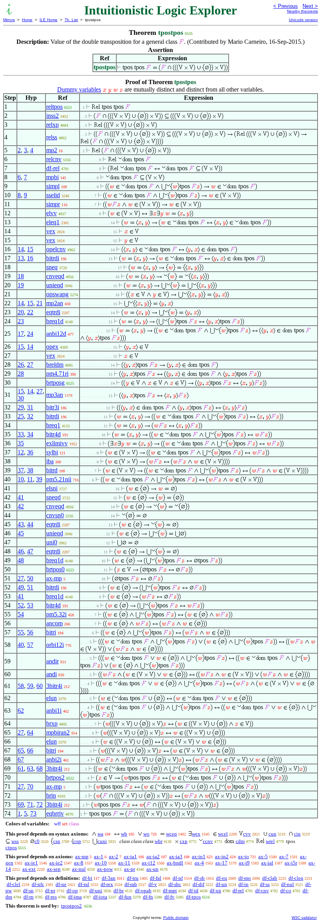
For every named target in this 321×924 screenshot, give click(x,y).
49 (21, 587)
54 (21, 614)
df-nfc (38, 884)
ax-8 (78, 863)
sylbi (52, 452)
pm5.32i (56, 614)
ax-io (243, 856)
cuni (102, 841)
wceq (171, 834)
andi (51, 674)
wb (124, 834)
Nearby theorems (302, 11)
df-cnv (262, 890)
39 (39, 479)
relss (51, 137)
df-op (72, 890)
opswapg (57, 294)
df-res (51, 897)
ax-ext (29, 869)
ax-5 (263, 856)
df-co (285, 890)
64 (30, 732)
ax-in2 (222, 856)
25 (21, 416)
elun (51, 698)
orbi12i (55, 644)
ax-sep (54, 869)
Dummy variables (79, 89)
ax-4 (199, 863)
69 (21, 804)
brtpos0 (55, 569)
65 (21, 750)
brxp (52, 723)
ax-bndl (175, 863)
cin (297, 834)
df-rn (28, 897)
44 (30, 524)
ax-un (152, 869)
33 (21, 434)
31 (30, 407)
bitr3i (52, 407)
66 (30, 750)
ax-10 (101, 863)
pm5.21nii (58, 479)
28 (21, 373)
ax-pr (129, 869)
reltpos (54, 106)
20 (21, 312)
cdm (240, 841)
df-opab (143, 890)
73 (33, 813)
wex (196, 834)
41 (21, 497)
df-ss (265, 884)
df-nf (178, 878)
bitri (51, 632)
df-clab (269, 878)
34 (30, 434)
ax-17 (221, 863)
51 (30, 587)
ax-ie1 (31, 863)
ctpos (11, 847)
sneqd (53, 497)
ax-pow (105, 869)
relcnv (53, 159)
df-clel (13, 884)
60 (39, 686)
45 (21, 533)
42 (21, 506)
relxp (52, 124)
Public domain (176, 917)
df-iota (100, 897)
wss (15, 841)
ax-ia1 (130, 856)
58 (21, 686)
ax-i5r (291, 863)
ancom (54, 623)
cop (77, 841)
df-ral (83, 884)
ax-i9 (244, 863)
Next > (310, 6)
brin (51, 795)
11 (30, 479)
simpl (53, 186)
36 (30, 452)
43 (21, 524)
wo (146, 834)
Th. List (71, 20)
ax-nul (79, 869)
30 (21, 398)
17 (21, 333)
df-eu (221, 878)
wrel (270, 841)
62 (21, 710)
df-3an (108, 878)
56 (30, 632)
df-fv (169, 897)
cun (272, 834)
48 (21, 560)
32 (30, 416)
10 (21, 479)
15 (30, 249)
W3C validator (304, 917)
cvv (247, 834)
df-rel (53, 168)
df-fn (148, 897)
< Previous (285, 6)
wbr (158, 841)
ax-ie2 (56, 863)
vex (50, 231)
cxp (184, 841)
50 (30, 578)
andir (52, 661)
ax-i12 (148, 863)
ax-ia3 (175, 856)
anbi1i (53, 710)
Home (27, 20)
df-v (152, 884)
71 (30, 804)
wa (100, 834)
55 (21, 632)
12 (21, 452)
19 (21, 285)
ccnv (208, 841)
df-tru (133, 878)
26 (21, 364)
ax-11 (124, 863)
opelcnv (56, 249)
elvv (51, 213)
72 (39, 804)
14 (21, 249)
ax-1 (98, 856)
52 (21, 605)
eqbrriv (55, 813)
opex (52, 346)
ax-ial (267, 863)
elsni (52, 488)
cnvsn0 (55, 515)
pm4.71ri (57, 373)
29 (21, 407)
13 (21, 258)
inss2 (52, 115)
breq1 (53, 425)
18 (21, 276)
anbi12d (56, 333)
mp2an (54, 303)
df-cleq (296, 878)
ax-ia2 (153, 856)
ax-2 (113, 856)
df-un (221, 884)
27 (30, 364)
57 (30, 644)
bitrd (52, 470)
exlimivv (57, 443)
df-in (243, 884)
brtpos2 (55, 777)
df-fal (155, 878)
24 (30, 333)
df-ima (75, 897)
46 (21, 551)
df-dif (198, 884)
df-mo (244, 878)
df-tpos (193, 897)
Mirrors (9, 20)
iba (50, 461)
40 (21, 644)
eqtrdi (53, 312)
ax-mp (54, 578)
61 (21, 768)
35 (21, 443)
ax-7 (284, 856)
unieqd (54, 285)
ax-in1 (199, 856)
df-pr (50, 890)
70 (30, 786)
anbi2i (53, 759)
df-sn (28, 890)
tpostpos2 (71, 906)
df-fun (125, 897)
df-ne (61, 884)
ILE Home (49, 20)
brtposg (55, 382)
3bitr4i (54, 686)
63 (30, 768)
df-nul (287, 884)
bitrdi (52, 258)
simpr (53, 204)
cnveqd (55, 276)
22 (30, 312)
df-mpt (170, 890)
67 (21, 759)
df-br (119, 890)
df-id (193, 890)
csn (56, 841)
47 (30, 551)
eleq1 (53, 222)
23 (21, 321)
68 (39, 768)
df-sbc (174, 884)
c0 (37, 841)
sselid (53, 195)
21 (39, 303)
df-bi (87, 878)
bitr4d (53, 434)
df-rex (107, 884)
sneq (52, 267)
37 (21, 470)
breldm (54, 364)
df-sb (199, 878)
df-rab (130, 884)
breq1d (54, 321)
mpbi (52, 177)
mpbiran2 (58, 732)
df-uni (95, 890)
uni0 (51, 542)
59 (30, 686)
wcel (223, 834)
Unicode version (303, 20)
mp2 (51, 150)
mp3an (54, 394)
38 (30, 470)
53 (30, 605)
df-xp (215, 890)
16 (30, 258)
